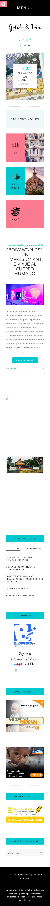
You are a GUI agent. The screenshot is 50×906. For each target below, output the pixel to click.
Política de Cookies (26, 896)
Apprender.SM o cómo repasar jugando (19, 558)
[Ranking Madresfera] (25, 671)
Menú (23, 8)
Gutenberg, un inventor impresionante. (21, 568)
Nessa (13, 368)
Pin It (35, 292)
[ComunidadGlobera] (25, 653)
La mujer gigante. (17, 588)
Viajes (15, 219)
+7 (22, 68)
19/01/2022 (25, 278)
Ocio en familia (15, 245)
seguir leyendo (25, 360)
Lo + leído (13, 549)
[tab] (13, 549)
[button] (3, 4)
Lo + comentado (31, 549)
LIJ (27, 68)
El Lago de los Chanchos (25, 77)
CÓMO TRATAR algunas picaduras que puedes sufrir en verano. (24, 579)
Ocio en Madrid (15, 185)
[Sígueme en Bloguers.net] (25, 625)
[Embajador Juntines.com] (25, 646)
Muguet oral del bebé (20, 595)
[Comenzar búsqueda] (20, 45)
